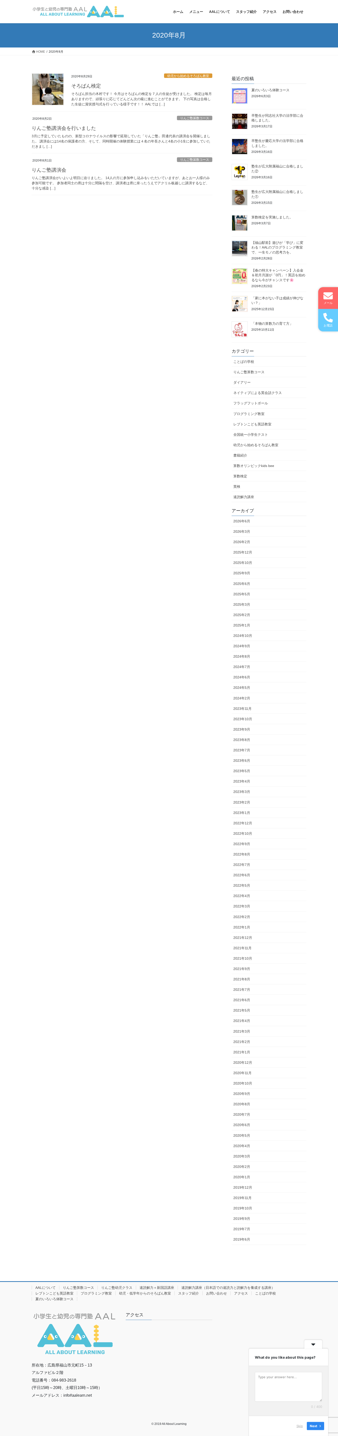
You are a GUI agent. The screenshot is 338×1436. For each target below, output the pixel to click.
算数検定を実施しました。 (272, 217)
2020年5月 (241, 1135)
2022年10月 (242, 833)
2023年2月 (241, 802)
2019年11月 (242, 1198)
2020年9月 (241, 1094)
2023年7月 (241, 750)
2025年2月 (241, 615)
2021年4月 (241, 1021)
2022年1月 (241, 927)
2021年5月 (241, 1010)
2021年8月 (241, 979)
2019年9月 (241, 1219)
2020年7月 (241, 1114)
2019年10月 (242, 1208)
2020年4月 (241, 1146)
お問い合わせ (216, 1293)
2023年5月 (241, 771)
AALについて (45, 1288)
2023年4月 (241, 781)
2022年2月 (241, 917)
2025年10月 (242, 563)
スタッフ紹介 (188, 1293)
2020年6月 (241, 1125)
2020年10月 (242, 1083)
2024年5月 (241, 688)
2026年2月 (241, 542)
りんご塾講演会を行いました (64, 128)
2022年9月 (241, 844)
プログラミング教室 (249, 414)
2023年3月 (241, 792)
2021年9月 (241, 969)
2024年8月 (241, 656)
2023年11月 (242, 709)
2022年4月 (241, 896)
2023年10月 (242, 719)
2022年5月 (241, 885)
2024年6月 (241, 677)
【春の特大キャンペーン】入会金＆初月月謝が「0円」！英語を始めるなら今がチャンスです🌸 (278, 275)
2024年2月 (241, 698)
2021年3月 (241, 1031)
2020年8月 (241, 1104)
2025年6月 (241, 584)
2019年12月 (242, 1187)
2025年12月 (242, 552)
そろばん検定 (86, 86)
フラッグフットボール (250, 403)
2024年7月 (241, 667)
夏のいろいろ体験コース (270, 90)
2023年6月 (241, 761)
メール (328, 303)
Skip (299, 1426)
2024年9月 (241, 646)
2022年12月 (242, 823)
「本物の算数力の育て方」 (272, 323)
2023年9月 (241, 729)
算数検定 (240, 476)
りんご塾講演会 (49, 170)
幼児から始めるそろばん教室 (188, 76)
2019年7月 (241, 1229)
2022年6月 (241, 875)
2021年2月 (241, 1042)
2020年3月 (241, 1156)
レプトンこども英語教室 (252, 424)
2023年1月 (241, 813)
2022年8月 (241, 854)
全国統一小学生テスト (250, 435)
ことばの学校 (243, 362)
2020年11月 (242, 1073)
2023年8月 (241, 740)
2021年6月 (241, 1000)
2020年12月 (242, 1063)
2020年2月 (241, 1167)
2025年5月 (241, 594)
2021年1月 (241, 1052)
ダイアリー (242, 382)
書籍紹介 (240, 455)
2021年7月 (241, 990)
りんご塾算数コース (194, 118)
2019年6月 (241, 1239)
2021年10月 (242, 958)
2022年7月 (241, 865)
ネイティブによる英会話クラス (257, 393)
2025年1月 (241, 625)
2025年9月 (241, 573)
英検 (236, 486)
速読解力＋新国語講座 (157, 1288)
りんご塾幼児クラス (116, 1288)
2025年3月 (241, 604)
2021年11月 (242, 948)
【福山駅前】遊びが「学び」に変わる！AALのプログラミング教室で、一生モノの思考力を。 (277, 247)
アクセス (241, 1293)
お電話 (328, 325)
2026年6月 (241, 521)
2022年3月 (241, 906)
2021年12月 (242, 938)
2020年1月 (241, 1177)
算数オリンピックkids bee (253, 466)
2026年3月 (241, 531)
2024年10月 (242, 636)
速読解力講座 (243, 497)
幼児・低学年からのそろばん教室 (145, 1293)
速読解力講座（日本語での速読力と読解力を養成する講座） (228, 1288)
